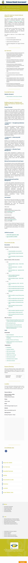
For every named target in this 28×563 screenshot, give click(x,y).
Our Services (6, 467)
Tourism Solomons (7, 532)
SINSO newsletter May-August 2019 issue (16, 288)
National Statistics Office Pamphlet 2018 (14, 324)
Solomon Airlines (7, 533)
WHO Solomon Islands (11, 356)
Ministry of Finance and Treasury (13, 7)
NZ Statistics (9, 347)
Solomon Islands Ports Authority (10, 535)
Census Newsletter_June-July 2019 (14, 251)
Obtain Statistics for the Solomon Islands (14, 96)
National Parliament (10, 334)
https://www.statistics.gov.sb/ (10, 410)
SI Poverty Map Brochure (11, 323)
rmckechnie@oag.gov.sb (11, 219)
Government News (7, 510)
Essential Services (8, 471)
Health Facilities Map (8, 509)
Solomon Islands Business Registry (10, 536)
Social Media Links (8, 492)
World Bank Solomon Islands (12, 358)
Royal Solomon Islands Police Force (11, 523)
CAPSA (5, 475)
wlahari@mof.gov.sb (11, 211)
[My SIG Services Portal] (14, 2)
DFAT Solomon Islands (11, 351)
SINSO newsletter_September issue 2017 (16, 310)
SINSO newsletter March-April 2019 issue (16, 286)
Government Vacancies (8, 506)
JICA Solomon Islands (11, 360)
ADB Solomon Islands (11, 353)
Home (3, 7)
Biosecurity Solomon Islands (9, 521)
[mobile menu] (26, 2)
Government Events (7, 511)
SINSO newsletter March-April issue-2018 (16, 298)
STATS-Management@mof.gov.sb (11, 405)
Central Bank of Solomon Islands (10, 531)
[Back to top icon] (26, 561)
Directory (5, 484)
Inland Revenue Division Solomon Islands (12, 520)
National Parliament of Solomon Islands (11, 518)
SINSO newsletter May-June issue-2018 (15, 300)
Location (5, 488)
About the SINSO (7, 462)
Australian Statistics (10, 349)
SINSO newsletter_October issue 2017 (15, 312)
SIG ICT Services (14, 549)
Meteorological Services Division (10, 522)
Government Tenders (8, 507)
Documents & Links (8, 479)
